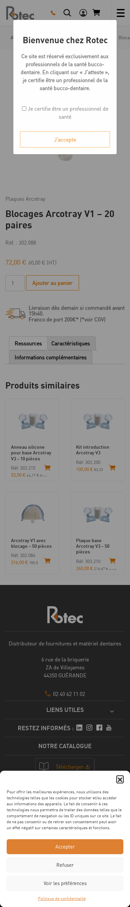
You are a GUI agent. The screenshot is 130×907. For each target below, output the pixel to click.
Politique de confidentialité (62, 898)
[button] (120, 779)
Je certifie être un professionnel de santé (67, 112)
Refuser (65, 865)
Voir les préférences (65, 883)
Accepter (65, 847)
